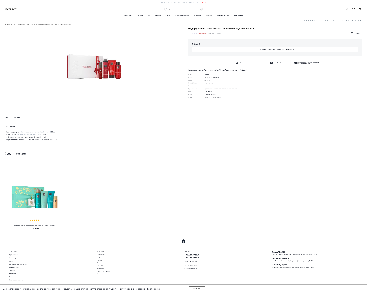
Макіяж (168, 15)
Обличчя (140, 15)
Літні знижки (238, 15)
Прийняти (196, 289)
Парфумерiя (128, 15)
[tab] (6, 117)
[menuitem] (166, 2)
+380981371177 (191, 257)
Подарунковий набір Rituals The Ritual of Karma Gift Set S (34, 226)
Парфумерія (101, 254)
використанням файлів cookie (145, 288)
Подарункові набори (182, 15)
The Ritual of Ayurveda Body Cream (29, 134)
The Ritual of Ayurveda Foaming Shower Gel (36, 132)
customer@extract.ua (190, 268)
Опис (6, 117)
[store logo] (20, 9)
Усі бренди (358, 20)
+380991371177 (191, 254)
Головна (7, 24)
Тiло (148, 15)
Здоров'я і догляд (223, 15)
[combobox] (183, 9)
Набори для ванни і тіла (25, 24)
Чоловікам (197, 15)
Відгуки (17, 117)
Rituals (207, 74)
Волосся (158, 15)
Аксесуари (209, 15)
